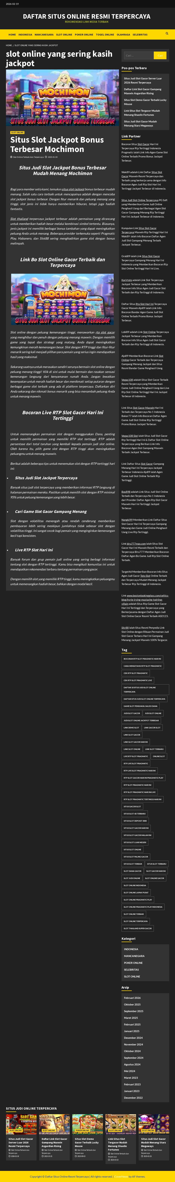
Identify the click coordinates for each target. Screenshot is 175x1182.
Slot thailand (19, 219)
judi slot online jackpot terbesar (141, 720)
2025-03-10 (114, 1160)
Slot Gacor (143, 144)
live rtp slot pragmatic (136, 756)
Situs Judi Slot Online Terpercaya (140, 200)
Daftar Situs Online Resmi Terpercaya (86, 16)
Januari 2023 (131, 1091)
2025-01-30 (52, 157)
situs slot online (132, 849)
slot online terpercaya (136, 921)
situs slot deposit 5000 (135, 821)
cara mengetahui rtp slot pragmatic (143, 666)
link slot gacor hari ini (136, 742)
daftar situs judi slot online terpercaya (144, 699)
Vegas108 (127, 379)
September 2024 (133, 1057)
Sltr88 (125, 627)
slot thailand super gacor (138, 928)
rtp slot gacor (105, 332)
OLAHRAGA (123, 34)
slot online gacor (154, 878)
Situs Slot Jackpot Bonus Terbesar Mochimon (57, 144)
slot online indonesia (135, 885)
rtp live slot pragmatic (136, 763)
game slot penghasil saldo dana (140, 706)
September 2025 (133, 1011)
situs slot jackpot (73, 189)
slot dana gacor (132, 871)
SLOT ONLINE (64, 34)
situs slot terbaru (156, 864)
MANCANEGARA (44, 34)
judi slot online (153, 713)
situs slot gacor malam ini (137, 835)
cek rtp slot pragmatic (136, 673)
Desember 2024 (133, 1037)
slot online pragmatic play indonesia (143, 907)
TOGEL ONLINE (105, 34)
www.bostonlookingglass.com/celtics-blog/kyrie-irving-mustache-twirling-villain (145, 599)
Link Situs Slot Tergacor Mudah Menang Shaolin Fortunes (142, 112)
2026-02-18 (15, 1156)
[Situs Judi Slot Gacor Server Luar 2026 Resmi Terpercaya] (21, 1124)
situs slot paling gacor (136, 857)
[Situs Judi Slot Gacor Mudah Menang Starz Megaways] (154, 1124)
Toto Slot (145, 575)
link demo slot (131, 727)
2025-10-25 (48, 1156)
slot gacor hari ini (156, 871)
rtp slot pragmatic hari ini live (140, 792)
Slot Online (149, 331)
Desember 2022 (133, 1097)
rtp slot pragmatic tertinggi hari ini (142, 799)
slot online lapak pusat (136, 892)
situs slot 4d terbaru (135, 814)
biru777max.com (136, 543)
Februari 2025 (132, 1024)
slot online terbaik (134, 914)
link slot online (132, 749)
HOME (12, 34)
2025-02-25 (148, 1156)
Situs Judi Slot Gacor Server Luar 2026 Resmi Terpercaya (143, 80)
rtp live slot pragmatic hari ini (140, 771)
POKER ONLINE (84, 34)
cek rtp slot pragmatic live (138, 680)
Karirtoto (127, 280)
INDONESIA (25, 34)
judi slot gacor (132, 713)
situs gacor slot (132, 806)
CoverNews (121, 1176)
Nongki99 (127, 519)
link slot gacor (132, 735)
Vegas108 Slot (130, 435)
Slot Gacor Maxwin (143, 407)
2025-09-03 (81, 1156)
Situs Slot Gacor (151, 256)
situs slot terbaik (133, 864)
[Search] (167, 34)
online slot (159, 756)
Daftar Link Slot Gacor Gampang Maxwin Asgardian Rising (142, 91)
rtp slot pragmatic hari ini (137, 785)
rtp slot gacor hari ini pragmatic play (143, 778)
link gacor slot (152, 727)
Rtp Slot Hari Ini (145, 303)
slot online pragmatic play (138, 900)
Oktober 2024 (132, 1051)
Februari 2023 (132, 1084)
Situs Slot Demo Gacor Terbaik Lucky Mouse (145, 102)
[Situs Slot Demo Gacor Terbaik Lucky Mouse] (87, 1124)
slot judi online (132, 878)
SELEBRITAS (140, 34)
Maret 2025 (131, 1017)
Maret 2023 (131, 1077)
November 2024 (133, 1044)
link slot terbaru (154, 749)
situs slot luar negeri (135, 842)
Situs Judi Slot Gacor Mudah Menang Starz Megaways (140, 123)
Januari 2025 (131, 1031)
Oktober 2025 (132, 1004)
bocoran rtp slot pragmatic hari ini (142, 659)
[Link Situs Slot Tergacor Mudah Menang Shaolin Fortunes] (120, 1124)
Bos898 (126, 491)
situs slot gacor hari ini (136, 828)
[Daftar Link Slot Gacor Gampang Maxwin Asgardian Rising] (54, 1124)
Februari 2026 (132, 997)
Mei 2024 (129, 1071)
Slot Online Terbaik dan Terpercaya (28, 157)
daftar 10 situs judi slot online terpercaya (140, 689)
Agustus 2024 (132, 1064)
